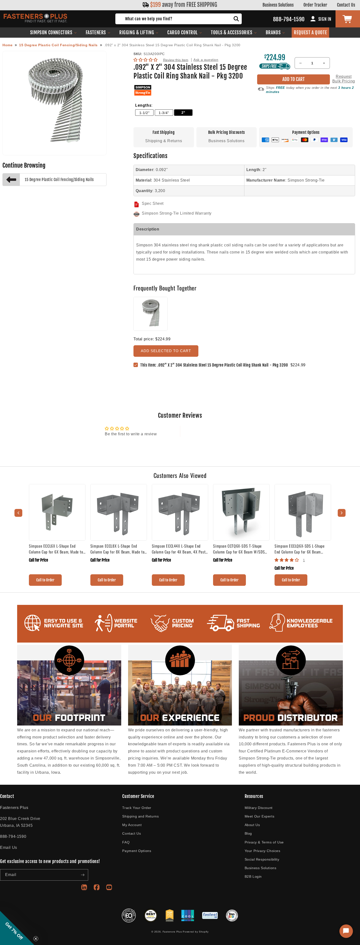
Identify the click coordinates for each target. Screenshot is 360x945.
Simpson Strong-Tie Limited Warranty (177, 213)
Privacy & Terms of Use (264, 842)
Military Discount (259, 808)
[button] (53, 32)
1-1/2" (144, 113)
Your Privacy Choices (262, 851)
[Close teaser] (35, 938)
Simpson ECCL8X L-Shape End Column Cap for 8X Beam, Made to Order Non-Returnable (117, 549)
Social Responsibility (262, 859)
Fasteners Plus (172, 931)
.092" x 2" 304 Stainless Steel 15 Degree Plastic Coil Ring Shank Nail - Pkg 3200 (172, 45)
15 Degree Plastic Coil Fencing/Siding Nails (58, 45)
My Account (132, 825)
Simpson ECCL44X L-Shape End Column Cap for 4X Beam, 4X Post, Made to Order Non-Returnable (179, 549)
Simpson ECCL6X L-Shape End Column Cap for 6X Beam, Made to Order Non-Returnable (56, 549)
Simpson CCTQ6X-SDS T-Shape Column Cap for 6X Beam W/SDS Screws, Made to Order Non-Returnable (239, 549)
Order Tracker (315, 5)
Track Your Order (136, 808)
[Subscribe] (82, 875)
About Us (252, 825)
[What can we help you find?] (236, 18)
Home (7, 45)
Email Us (8, 847)
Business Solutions (278, 5)
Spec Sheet (153, 203)
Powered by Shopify (196, 931)
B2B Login (253, 876)
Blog (248, 833)
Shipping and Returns (140, 816)
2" (183, 113)
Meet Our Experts (260, 816)
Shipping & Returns (163, 141)
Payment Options (136, 851)
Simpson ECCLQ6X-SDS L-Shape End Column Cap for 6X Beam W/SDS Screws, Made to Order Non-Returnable (303, 549)
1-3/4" (164, 113)
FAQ (126, 842)
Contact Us (346, 5)
